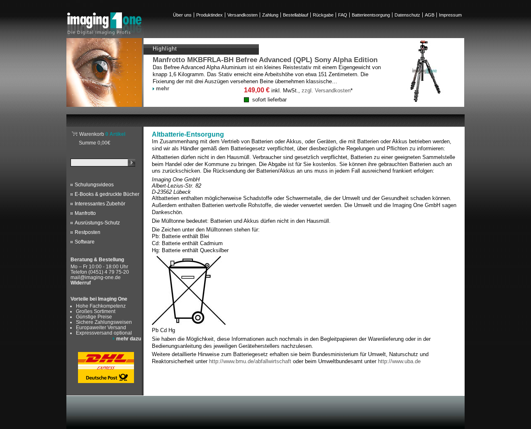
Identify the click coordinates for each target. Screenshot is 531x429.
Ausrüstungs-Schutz (97, 223)
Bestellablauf (295, 14)
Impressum (450, 14)
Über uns (182, 14)
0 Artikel (102, 134)
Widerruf (81, 283)
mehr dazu (128, 338)
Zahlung (270, 14)
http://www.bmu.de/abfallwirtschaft (250, 361)
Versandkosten (242, 14)
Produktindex (209, 14)
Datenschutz (407, 14)
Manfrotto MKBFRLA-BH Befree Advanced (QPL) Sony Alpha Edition (265, 60)
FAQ (342, 14)
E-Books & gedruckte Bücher (107, 194)
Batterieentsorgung (371, 14)
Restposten (87, 232)
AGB (429, 14)
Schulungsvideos (94, 185)
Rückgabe (323, 14)
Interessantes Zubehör (100, 204)
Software (85, 242)
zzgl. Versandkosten (326, 90)
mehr (162, 88)
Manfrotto (85, 213)
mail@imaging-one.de (96, 277)
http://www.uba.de (399, 361)
